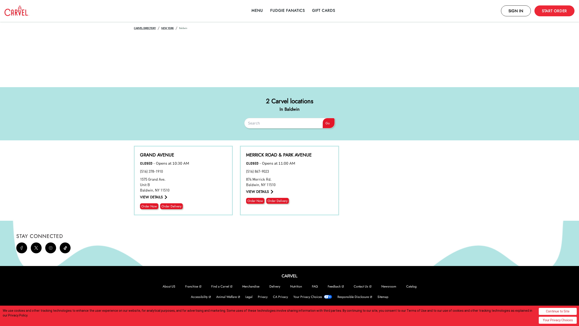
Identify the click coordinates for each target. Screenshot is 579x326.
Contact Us (361, 286)
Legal (248, 297)
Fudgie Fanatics (287, 10)
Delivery (274, 286)
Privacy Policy (17, 315)
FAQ (315, 286)
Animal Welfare (226, 297)
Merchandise (250, 286)
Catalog (411, 286)
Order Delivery (171, 206)
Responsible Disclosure (353, 297)
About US (169, 286)
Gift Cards (323, 10)
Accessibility (199, 297)
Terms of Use (417, 310)
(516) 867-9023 (257, 171)
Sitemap (382, 297)
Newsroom (388, 286)
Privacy (263, 297)
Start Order (554, 11)
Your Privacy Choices (307, 297)
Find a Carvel (220, 286)
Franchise (191, 286)
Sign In (515, 11)
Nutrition (296, 286)
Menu (257, 10)
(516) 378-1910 (151, 171)
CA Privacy (280, 297)
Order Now (149, 206)
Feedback (334, 286)
